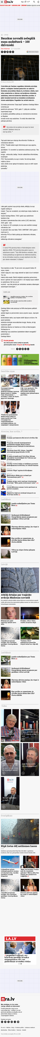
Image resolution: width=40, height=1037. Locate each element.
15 (37, 483)
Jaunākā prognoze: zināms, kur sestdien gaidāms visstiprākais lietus (21, 297)
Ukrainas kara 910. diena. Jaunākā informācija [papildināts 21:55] (19, 451)
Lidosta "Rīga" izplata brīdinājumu (19, 470)
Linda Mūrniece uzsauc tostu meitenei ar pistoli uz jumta (22, 488)
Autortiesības (4, 1030)
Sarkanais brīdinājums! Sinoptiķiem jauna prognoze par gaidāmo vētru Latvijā (24, 517)
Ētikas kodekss (12, 1030)
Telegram (19, 345)
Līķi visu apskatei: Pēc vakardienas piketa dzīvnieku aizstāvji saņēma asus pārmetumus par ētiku (29, 391)
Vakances (19, 1030)
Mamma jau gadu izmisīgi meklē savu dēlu (8, 622)
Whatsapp (27, 345)
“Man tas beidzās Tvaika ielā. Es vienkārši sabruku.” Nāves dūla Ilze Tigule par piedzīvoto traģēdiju (29, 872)
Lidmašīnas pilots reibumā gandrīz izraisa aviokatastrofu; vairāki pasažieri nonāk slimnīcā (9, 872)
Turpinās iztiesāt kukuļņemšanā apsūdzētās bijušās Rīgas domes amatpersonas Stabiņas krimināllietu (20, 444)
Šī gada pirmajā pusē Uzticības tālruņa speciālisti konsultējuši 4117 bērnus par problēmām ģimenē (21, 458)
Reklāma (8, 1027)
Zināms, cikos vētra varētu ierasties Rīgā (28, 621)
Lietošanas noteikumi (30, 1027)
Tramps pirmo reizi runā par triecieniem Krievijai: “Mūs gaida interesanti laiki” (22, 482)
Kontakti (24, 1030)
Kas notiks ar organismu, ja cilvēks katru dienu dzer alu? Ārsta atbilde (23, 540)
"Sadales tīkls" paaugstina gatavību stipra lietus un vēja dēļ (29, 642)
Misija (12, 1027)
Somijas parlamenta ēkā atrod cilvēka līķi (22, 438)
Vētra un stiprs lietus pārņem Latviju (23, 551)
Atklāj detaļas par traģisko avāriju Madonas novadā (16, 596)
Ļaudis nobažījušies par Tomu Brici (23, 504)
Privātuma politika (19, 1027)
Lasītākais (6, 499)
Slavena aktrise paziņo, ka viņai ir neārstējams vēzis (25, 528)
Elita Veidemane (5, 48)
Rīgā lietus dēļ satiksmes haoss (19, 846)
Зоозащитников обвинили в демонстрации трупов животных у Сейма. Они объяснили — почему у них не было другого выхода (10, 393)
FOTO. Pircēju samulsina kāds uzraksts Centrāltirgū (21, 301)
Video (4, 706)
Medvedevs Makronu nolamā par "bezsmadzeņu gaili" (19, 476)
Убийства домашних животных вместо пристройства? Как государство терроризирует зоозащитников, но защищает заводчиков (10, 420)
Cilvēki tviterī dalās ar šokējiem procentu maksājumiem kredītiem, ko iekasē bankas (22, 464)
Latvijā (6, 35)
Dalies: (13, 349)
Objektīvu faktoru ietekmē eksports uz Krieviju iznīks (21, 494)
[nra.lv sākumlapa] (8, 2)
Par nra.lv (3, 1027)
